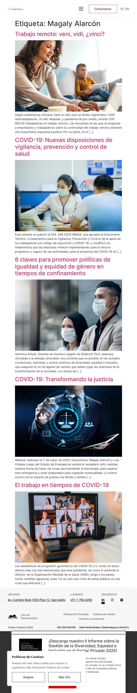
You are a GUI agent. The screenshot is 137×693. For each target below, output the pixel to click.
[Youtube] (103, 602)
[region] (46, 668)
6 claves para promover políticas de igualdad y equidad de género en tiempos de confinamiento (62, 266)
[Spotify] (121, 599)
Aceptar (28, 677)
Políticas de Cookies (104, 614)
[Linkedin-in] (103, 599)
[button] (68, 632)
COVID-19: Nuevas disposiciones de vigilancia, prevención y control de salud (63, 146)
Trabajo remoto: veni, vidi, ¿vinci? (60, 33)
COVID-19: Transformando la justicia (64, 379)
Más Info (64, 677)
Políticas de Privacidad (76, 614)
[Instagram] (112, 599)
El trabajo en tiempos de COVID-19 (62, 485)
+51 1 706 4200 (81, 600)
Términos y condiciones (91, 618)
